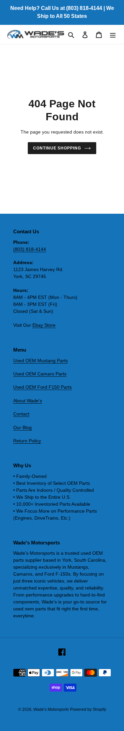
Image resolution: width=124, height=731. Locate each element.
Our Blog (22, 427)
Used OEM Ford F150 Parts (42, 387)
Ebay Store (44, 325)
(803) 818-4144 (29, 249)
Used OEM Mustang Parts (40, 360)
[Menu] (113, 35)
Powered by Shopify (88, 709)
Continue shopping (57, 148)
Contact (21, 414)
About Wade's (27, 400)
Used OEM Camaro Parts (39, 373)
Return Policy (27, 440)
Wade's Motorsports (51, 709)
